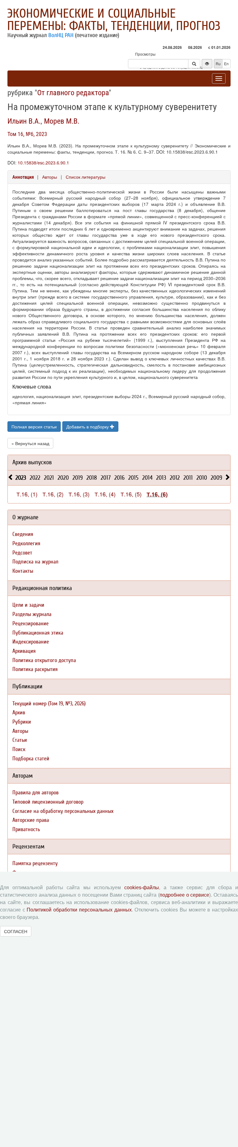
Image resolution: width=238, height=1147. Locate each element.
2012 (175, 477)
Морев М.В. (61, 121)
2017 (106, 477)
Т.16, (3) (79, 494)
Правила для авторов (35, 792)
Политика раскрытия (35, 669)
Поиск (18, 749)
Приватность (26, 829)
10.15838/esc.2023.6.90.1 (43, 162)
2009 (216, 477)
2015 (133, 477)
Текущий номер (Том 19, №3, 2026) (49, 703)
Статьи (19, 740)
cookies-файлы (141, 887)
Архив (18, 712)
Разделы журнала (31, 614)
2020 (63, 477)
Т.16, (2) (53, 494)
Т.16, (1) (26, 494)
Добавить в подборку (88, 426)
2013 (161, 477)
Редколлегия (26, 543)
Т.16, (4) (105, 494)
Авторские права (30, 820)
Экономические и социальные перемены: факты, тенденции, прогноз (113, 19)
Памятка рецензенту (35, 863)
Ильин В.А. (24, 121)
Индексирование (30, 642)
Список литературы (85, 177)
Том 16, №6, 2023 (27, 134)
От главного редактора (73, 92)
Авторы (49, 177)
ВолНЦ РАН (60, 35)
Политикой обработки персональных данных (79, 909)
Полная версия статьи (34, 426)
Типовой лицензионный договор (47, 802)
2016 (119, 477)
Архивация (24, 651)
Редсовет (22, 553)
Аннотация (23, 177)
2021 (49, 477)
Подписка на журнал (35, 562)
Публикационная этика (37, 633)
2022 (35, 477)
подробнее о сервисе (184, 895)
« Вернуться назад (30, 443)
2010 (201, 477)
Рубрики (21, 722)
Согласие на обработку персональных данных (62, 811)
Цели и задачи (28, 605)
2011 (188, 477)
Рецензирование (30, 623)
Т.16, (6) (157, 494)
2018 (91, 477)
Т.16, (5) (131, 494)
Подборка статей (30, 758)
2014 (147, 477)
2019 (78, 477)
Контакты (22, 571)
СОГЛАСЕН (15, 931)
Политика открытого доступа (44, 660)
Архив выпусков (32, 462)
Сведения (22, 534)
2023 (20, 477)
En (226, 63)
